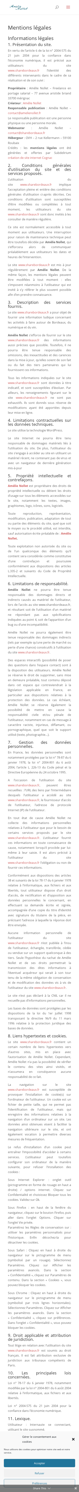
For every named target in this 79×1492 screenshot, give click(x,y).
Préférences (39, 1483)
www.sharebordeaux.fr (24, 70)
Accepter (39, 1463)
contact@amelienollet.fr (24, 113)
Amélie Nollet (32, 103)
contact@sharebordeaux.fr (26, 133)
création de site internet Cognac (30, 158)
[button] (73, 1439)
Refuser (39, 1473)
